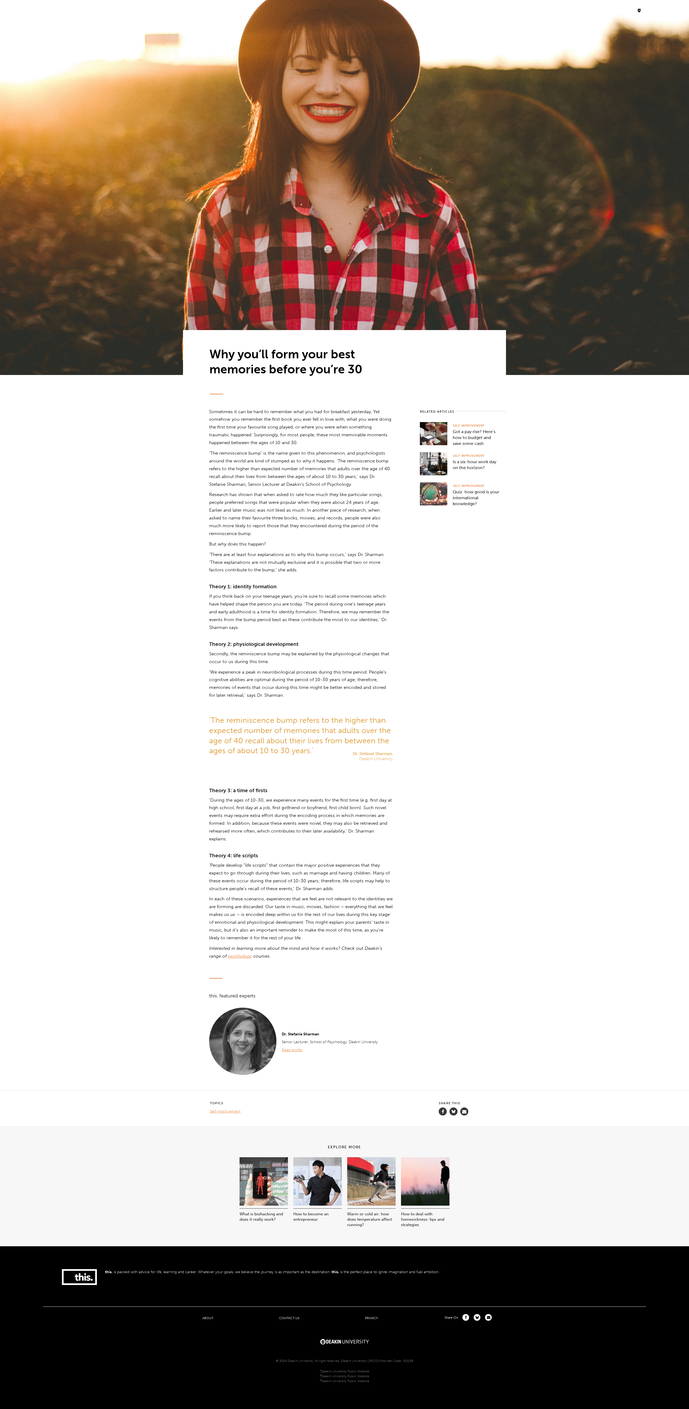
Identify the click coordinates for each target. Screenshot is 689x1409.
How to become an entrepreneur (311, 1217)
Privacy (371, 1318)
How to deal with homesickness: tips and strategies (422, 1219)
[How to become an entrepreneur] (317, 1204)
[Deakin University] (344, 1341)
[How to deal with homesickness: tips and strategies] (425, 1204)
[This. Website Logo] (19, 9)
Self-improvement (469, 425)
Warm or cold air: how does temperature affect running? (369, 1219)
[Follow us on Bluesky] (453, 1114)
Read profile (292, 1050)
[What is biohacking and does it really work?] (264, 1204)
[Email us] (464, 1111)
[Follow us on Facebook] (443, 1111)
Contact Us (289, 1318)
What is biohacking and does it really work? (261, 1217)
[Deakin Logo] (661, 10)
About (207, 1318)
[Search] (618, 9)
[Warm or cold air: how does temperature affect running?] (371, 1204)
